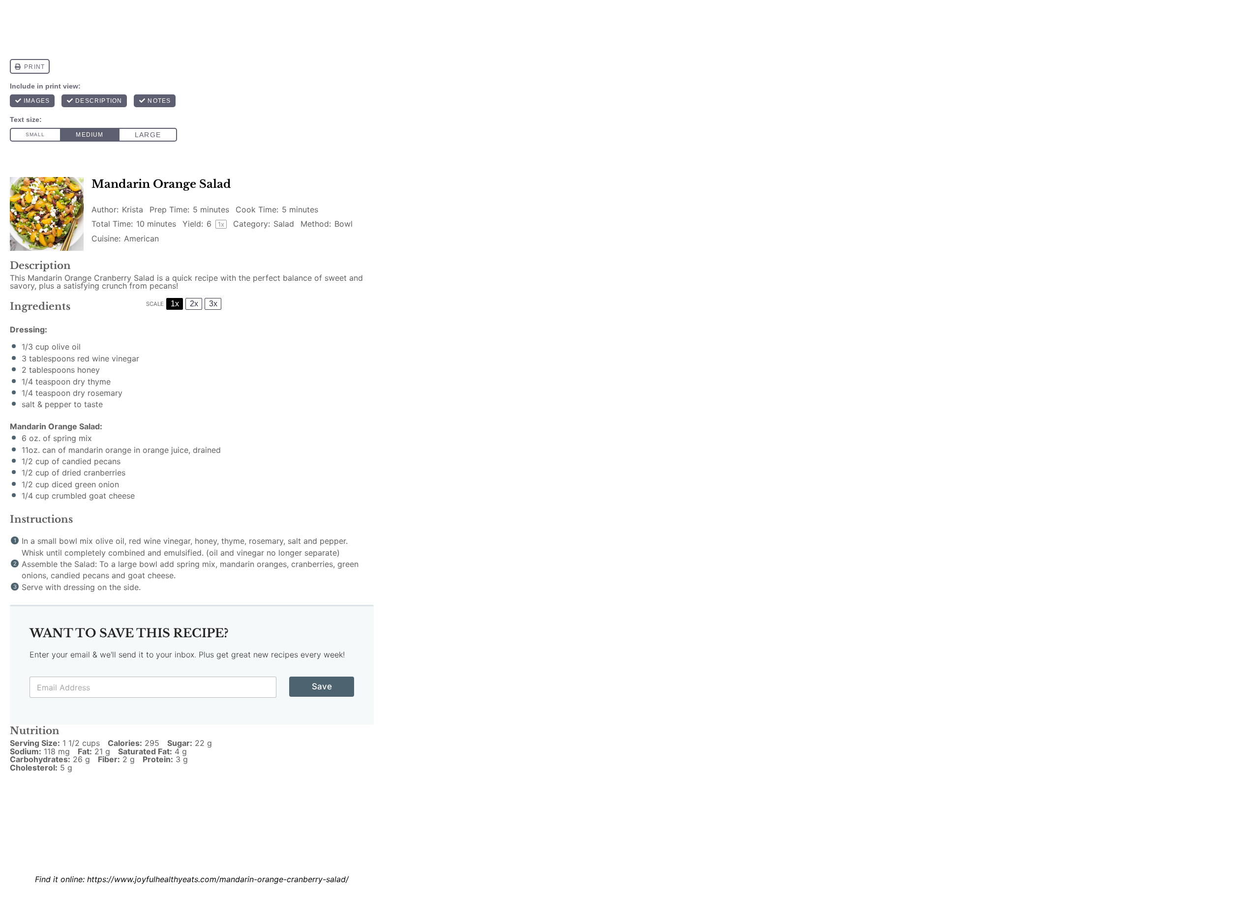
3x (213, 303)
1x (175, 303)
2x (194, 303)
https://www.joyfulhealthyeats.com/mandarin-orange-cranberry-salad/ (218, 879)
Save (322, 686)
